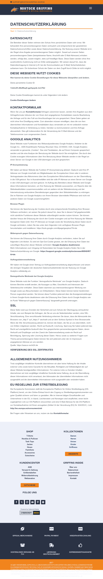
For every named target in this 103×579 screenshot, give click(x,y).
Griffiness (73, 447)
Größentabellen (29, 473)
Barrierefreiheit (73, 473)
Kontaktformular (33, 112)
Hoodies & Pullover (30, 439)
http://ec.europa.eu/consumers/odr (26, 408)
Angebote (73, 454)
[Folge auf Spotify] (43, 502)
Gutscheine (29, 456)
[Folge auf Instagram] (27, 502)
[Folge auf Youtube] (32, 502)
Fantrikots (30, 450)
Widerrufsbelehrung (29, 475)
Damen (73, 436)
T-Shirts (30, 436)
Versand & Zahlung (30, 470)
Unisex (73, 442)
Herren (73, 439)
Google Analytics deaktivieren (66, 245)
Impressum (73, 475)
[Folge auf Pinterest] (38, 502)
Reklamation (30, 478)
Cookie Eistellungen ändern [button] (23, 100)
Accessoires (30, 453)
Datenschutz (73, 470)
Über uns (73, 467)
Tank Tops (29, 442)
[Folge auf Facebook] (16, 502)
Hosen (29, 447)
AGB (30, 467)
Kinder (73, 444)
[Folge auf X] (22, 502)
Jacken (30, 444)
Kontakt (73, 478)
